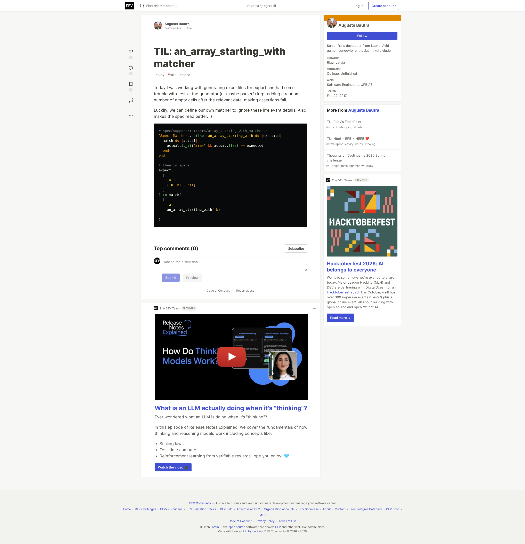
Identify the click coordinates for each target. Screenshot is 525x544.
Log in (358, 6)
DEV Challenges (145, 509)
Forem (215, 527)
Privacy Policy (265, 521)
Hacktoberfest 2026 (342, 292)
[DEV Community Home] (129, 6)
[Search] (142, 6)
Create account (384, 6)
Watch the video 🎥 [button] (173, 467)
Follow (362, 36)
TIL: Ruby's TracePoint (344, 124)
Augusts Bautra (176, 24)
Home (127, 509)
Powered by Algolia (260, 6)
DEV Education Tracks (201, 509)
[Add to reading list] (130, 86)
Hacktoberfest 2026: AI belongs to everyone (355, 267)
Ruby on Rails (254, 531)
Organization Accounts (279, 509)
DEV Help (226, 509)
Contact (340, 509)
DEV (278, 527)
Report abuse (245, 290)
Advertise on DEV (248, 509)
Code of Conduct (218, 290)
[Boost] (130, 100)
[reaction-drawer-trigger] (131, 53)
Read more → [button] (340, 318)
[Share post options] (131, 115)
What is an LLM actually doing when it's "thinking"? (231, 408)
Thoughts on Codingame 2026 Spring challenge (356, 160)
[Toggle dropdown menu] (314, 308)
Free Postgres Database (366, 509)
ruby (159, 75)
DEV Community (200, 503)
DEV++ (164, 509)
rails (172, 75)
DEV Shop (392, 509)
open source (236, 527)
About (327, 509)
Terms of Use (287, 521)
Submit (170, 278)
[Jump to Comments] (130, 70)
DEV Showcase (309, 509)
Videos (177, 509)
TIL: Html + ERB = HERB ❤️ (350, 141)
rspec (184, 75)
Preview (192, 278)
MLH (262, 515)
